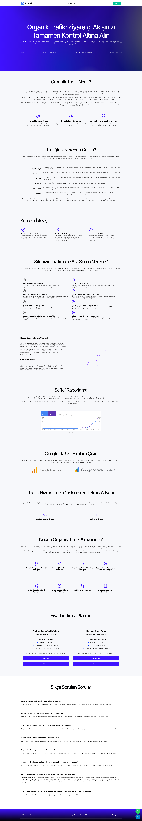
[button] (42, 422)
